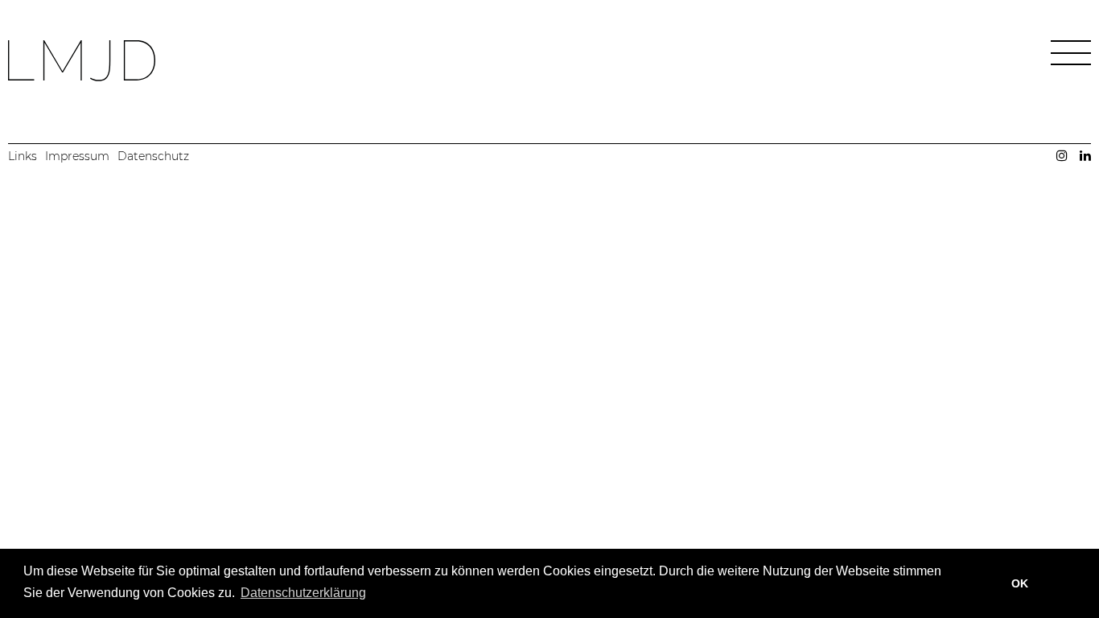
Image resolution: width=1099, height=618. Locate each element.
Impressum (77, 156)
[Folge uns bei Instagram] (1062, 155)
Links (22, 156)
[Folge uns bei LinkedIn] (1085, 155)
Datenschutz (153, 156)
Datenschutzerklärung (303, 592)
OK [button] (1019, 583)
